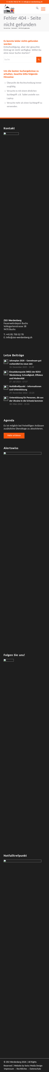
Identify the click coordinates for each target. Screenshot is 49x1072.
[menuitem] (36, 9)
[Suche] (36, 9)
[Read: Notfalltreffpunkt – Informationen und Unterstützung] (6, 387)
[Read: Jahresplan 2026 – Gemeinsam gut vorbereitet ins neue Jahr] (6, 361)
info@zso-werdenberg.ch (33, 2)
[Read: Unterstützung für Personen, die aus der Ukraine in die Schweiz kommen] (6, 398)
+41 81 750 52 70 (14, 2)
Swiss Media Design (33, 1066)
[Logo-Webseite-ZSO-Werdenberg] (20, 9)
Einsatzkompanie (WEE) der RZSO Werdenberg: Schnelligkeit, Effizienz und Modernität (26, 375)
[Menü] (41, 9)
